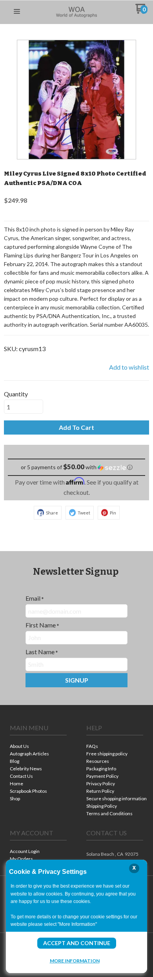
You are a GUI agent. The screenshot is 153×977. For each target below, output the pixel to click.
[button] (17, 11)
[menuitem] (38, 747)
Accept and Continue (76, 943)
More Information (75, 960)
